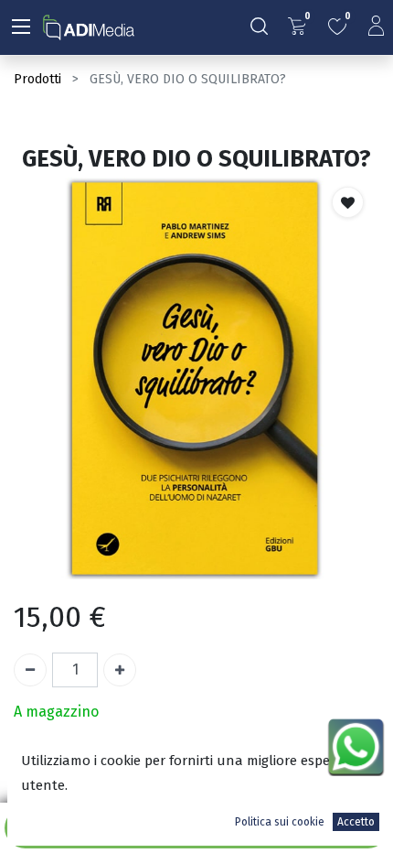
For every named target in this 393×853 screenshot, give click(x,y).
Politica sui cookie (279, 821)
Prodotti (37, 79)
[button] (348, 202)
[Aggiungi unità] (119, 669)
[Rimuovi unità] (30, 669)
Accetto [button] (356, 821)
